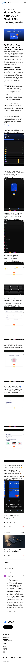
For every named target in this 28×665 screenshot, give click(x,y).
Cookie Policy (6, 639)
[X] (17, 657)
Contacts (5, 649)
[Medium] (20, 657)
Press (4, 651)
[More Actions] (23, 576)
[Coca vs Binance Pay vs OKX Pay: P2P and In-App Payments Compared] (14, 541)
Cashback (5, 648)
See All (22, 532)
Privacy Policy (6, 637)
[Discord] (6, 657)
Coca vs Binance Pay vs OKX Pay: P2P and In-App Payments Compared (13, 550)
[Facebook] (14, 657)
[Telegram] (3, 657)
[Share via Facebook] (4, 522)
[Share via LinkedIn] (10, 522)
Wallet (4, 646)
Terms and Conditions (7, 640)
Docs (4, 652)
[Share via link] (14, 522)
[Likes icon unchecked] (8, 611)
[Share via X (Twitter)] (7, 522)
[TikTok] (12, 657)
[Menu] (25, 2)
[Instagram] (9, 657)
